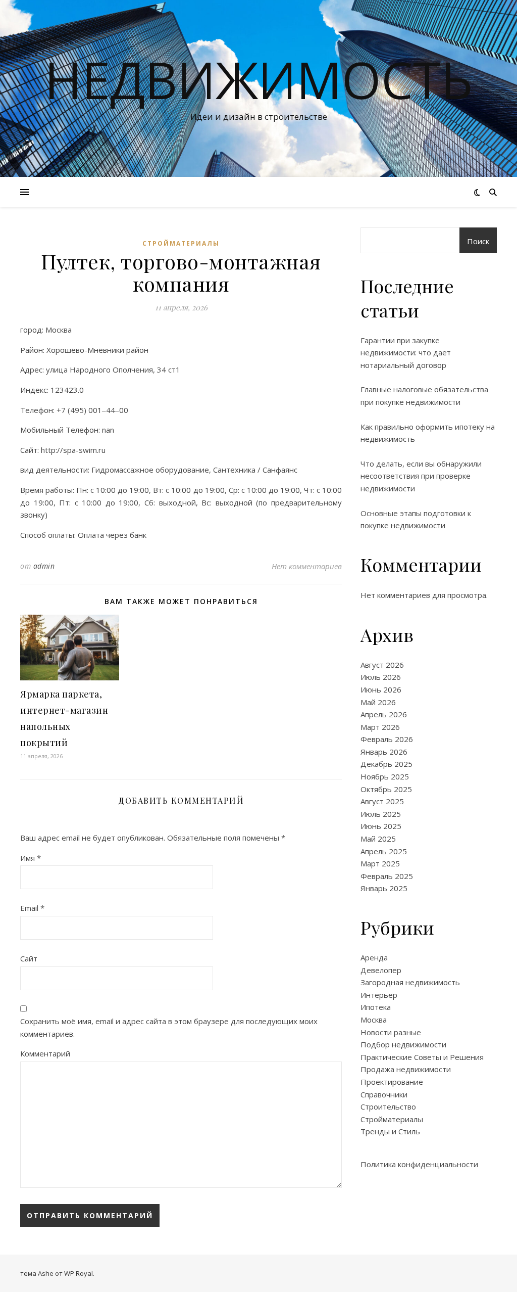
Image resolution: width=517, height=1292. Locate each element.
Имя (30, 858)
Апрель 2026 (383, 714)
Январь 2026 (383, 752)
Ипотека (375, 1007)
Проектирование (391, 1082)
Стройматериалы (181, 243)
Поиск (478, 241)
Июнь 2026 (380, 689)
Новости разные (390, 1032)
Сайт (28, 958)
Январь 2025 (383, 888)
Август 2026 (382, 665)
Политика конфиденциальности (419, 1164)
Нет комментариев (307, 566)
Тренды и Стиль (390, 1131)
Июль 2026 (380, 677)
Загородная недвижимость (410, 982)
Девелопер (380, 970)
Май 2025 (378, 839)
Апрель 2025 (383, 851)
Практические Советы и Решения (422, 1057)
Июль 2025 (380, 814)
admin (44, 566)
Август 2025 (382, 801)
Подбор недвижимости (403, 1044)
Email (32, 908)
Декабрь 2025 (386, 764)
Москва (373, 1019)
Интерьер (378, 995)
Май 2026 (378, 702)
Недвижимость (258, 79)
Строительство (388, 1106)
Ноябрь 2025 (384, 776)
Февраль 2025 (386, 876)
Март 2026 (380, 727)
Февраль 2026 (386, 739)
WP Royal (78, 1273)
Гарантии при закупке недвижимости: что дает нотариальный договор (405, 352)
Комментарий (45, 1053)
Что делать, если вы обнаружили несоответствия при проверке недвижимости (421, 475)
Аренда (374, 957)
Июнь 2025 (380, 826)
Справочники (383, 1094)
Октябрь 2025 (386, 789)
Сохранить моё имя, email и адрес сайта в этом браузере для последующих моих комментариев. (169, 1027)
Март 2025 (380, 863)
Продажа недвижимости (405, 1069)
